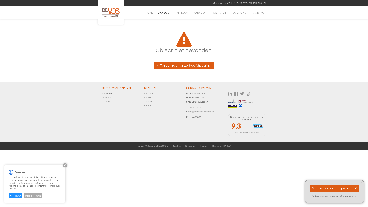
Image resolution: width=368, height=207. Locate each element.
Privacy (203, 145)
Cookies (177, 145)
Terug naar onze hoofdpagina (185, 65)
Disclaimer (190, 145)
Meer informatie (33, 195)
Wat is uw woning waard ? (334, 188)
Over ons (239, 12)
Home (149, 12)
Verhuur (148, 105)
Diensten (219, 12)
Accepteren (15, 195)
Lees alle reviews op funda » (247, 132)
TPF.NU (227, 145)
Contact (259, 12)
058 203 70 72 (221, 3)
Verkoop (182, 12)
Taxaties (148, 101)
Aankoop (200, 12)
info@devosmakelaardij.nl (250, 3)
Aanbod (163, 12)
